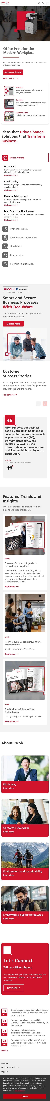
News (3, 1050)
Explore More (13, 323)
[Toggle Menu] (47, 3)
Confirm (25, 1096)
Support (4, 1072)
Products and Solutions (10, 1068)
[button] (38, 403)
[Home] (5, 3)
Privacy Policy (20, 1090)
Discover (4, 1064)
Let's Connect (13, 987)
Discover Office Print (13, 72)
